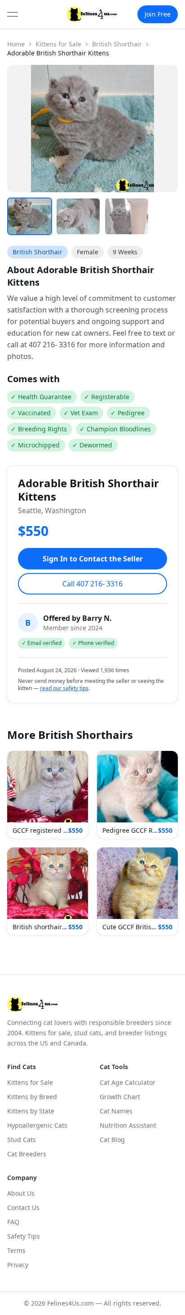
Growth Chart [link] (120, 1096)
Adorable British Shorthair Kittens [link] (58, 53)
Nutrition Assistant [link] (128, 1125)
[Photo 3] (126, 216)
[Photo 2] (78, 216)
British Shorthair (117, 44)
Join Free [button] (158, 14)
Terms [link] (16, 1250)
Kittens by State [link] (30, 1111)
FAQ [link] (13, 1222)
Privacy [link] (17, 1264)
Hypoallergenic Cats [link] (37, 1125)
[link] (91, 14)
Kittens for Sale (58, 44)
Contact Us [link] (23, 1207)
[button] (47, 795)
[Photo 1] (29, 216)
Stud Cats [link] (21, 1139)
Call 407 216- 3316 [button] (92, 584)
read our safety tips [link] (64, 688)
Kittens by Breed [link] (32, 1096)
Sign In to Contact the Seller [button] (93, 559)
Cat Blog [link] (112, 1139)
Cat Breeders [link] (26, 1154)
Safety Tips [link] (23, 1236)
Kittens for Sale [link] (30, 1082)
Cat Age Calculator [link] (127, 1082)
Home (16, 44)
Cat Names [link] (116, 1111)
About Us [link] (21, 1193)
